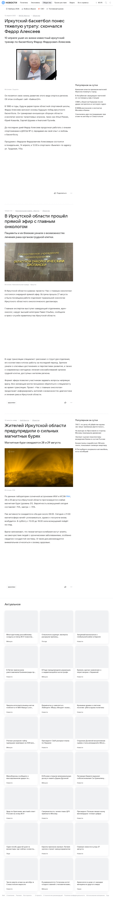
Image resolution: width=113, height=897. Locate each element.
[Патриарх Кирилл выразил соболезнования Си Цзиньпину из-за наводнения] (91, 768)
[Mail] (3, 2)
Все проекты (27, 895)
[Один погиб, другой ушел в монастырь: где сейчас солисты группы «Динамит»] (21, 839)
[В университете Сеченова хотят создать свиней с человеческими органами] (56, 874)
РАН (68, 496)
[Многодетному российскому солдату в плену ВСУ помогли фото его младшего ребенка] (21, 627)
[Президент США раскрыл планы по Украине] (56, 733)
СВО (42, 9)
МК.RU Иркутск (24, 15)
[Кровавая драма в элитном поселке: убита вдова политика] (91, 697)
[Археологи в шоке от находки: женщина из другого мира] (91, 874)
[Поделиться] (65, 402)
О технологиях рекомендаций (53, 895)
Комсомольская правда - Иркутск (27, 211)
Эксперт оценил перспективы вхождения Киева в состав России (90, 438)
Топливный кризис (56, 9)
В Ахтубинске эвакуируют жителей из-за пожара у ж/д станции (90, 97)
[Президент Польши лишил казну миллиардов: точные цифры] (91, 804)
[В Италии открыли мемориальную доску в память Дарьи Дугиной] (56, 768)
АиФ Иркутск (24, 420)
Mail (3, 895)
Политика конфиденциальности (74, 895)
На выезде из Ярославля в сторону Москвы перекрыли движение (90, 432)
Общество (36, 15)
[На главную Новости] (11, 2)
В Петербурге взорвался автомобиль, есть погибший (91, 450)
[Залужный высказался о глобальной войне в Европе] (91, 627)
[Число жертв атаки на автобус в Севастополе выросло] (21, 874)
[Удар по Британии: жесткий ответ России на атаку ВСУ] (21, 804)
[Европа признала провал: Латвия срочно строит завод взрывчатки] (56, 839)
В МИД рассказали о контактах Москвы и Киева (88, 109)
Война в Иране (30, 9)
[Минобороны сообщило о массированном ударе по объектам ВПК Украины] (21, 768)
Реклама (19, 895)
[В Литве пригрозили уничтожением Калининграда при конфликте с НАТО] (21, 662)
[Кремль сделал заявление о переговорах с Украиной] (91, 662)
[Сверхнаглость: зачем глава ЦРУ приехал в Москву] (56, 804)
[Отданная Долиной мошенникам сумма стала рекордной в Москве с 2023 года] (91, 733)
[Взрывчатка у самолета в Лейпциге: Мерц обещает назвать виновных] (56, 697)
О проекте (38, 895)
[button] (39, 67)
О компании (10, 895)
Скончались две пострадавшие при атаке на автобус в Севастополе (90, 115)
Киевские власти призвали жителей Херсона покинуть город (91, 91)
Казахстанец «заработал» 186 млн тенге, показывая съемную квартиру (91, 444)
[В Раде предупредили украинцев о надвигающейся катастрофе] (56, 662)
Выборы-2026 (13, 9)
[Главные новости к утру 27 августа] (91, 839)
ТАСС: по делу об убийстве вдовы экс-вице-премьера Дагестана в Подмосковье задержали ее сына (90, 426)
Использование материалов (95, 895)
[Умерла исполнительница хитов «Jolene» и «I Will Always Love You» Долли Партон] (21, 697)
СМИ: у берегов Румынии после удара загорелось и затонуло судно (90, 103)
